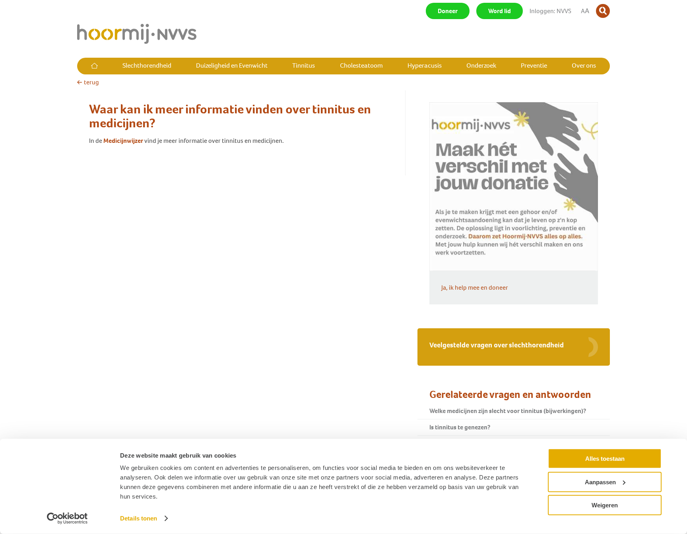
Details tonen (138, 518)
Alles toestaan (605, 458)
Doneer (448, 11)
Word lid (499, 11)
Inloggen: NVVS (550, 11)
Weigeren (605, 505)
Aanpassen (600, 481)
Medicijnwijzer (123, 140)
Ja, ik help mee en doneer (474, 287)
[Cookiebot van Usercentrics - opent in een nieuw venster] (67, 518)
